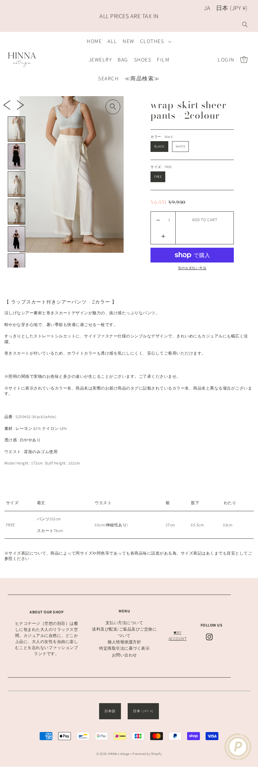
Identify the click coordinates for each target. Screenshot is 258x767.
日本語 (110, 711)
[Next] (20, 105)
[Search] (245, 24)
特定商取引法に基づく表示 (124, 648)
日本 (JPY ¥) (232, 8)
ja (207, 8)
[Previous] (7, 105)
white (180, 146)
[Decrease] (158, 220)
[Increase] (163, 236)
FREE (158, 176)
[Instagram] (209, 637)
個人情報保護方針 (124, 641)
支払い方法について (124, 622)
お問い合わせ (124, 654)
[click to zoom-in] (112, 106)
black (159, 146)
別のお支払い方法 (192, 268)
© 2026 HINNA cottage (113, 754)
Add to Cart (204, 219)
